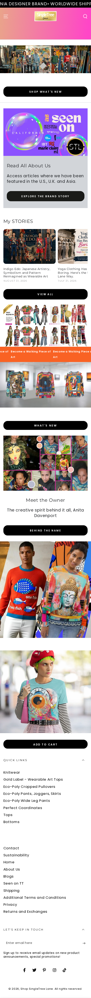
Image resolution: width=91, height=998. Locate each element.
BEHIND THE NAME (45, 530)
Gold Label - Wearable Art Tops (33, 779)
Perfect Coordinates (22, 807)
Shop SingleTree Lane (37, 989)
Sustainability (16, 855)
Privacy (10, 904)
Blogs (8, 876)
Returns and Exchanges (25, 911)
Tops (8, 814)
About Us (11, 869)
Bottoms (11, 821)
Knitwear (11, 772)
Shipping (11, 890)
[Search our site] (85, 16)
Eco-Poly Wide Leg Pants (26, 800)
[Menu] (6, 16)
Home (9, 862)
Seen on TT (13, 883)
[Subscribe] (85, 943)
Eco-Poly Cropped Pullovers (29, 786)
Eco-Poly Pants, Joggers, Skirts (32, 793)
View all (45, 294)
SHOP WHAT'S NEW (45, 92)
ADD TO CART (45, 744)
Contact (11, 848)
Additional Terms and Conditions (34, 897)
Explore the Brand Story (45, 196)
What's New (45, 425)
